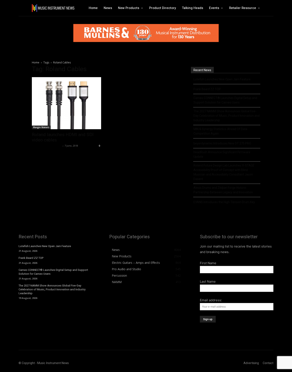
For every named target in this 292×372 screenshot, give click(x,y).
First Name (208, 263)
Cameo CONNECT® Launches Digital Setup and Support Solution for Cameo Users (225, 100)
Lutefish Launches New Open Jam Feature (222, 79)
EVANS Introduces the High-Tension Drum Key (224, 202)
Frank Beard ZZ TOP (207, 89)
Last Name (208, 281)
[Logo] (53, 8)
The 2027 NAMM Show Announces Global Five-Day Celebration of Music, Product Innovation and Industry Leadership (226, 116)
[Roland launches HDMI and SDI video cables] (66, 103)
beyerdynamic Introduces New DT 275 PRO (222, 143)
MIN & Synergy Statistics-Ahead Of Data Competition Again (220, 131)
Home (35, 62)
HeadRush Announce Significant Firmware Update (221, 154)
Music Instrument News (47, 145)
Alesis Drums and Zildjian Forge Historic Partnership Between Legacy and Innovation (223, 190)
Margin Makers (41, 127)
